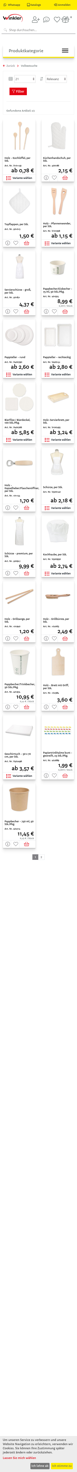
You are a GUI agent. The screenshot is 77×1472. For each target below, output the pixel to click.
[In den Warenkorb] (66, 178)
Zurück (10, 65)
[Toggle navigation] (65, 50)
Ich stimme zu (62, 1466)
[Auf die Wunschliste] (54, 178)
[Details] (45, 178)
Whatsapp (14, 4)
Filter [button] (19, 91)
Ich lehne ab (39, 1466)
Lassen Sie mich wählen (19, 1458)
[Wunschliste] (57, 19)
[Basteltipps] (46, 19)
